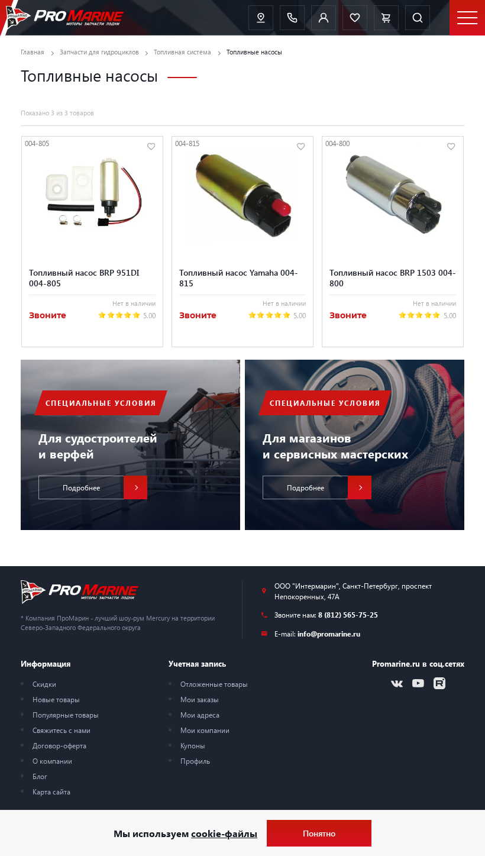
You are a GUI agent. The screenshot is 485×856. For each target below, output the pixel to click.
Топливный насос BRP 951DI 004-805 (84, 277)
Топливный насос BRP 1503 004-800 (392, 277)
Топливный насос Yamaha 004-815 (238, 277)
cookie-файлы (224, 833)
